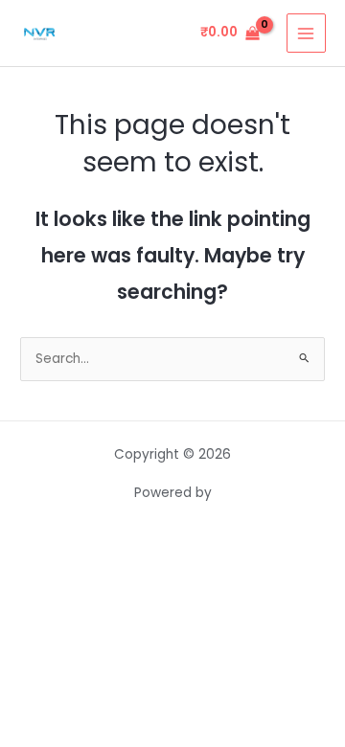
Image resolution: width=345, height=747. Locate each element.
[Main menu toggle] (306, 33)
